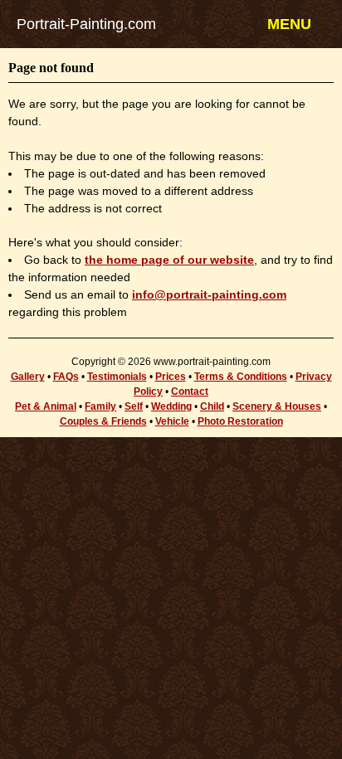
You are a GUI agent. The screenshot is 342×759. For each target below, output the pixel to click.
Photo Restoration (240, 421)
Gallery (28, 376)
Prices (170, 376)
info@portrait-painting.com (209, 294)
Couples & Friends (103, 421)
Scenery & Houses (276, 406)
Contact (189, 391)
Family (100, 406)
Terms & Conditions (240, 376)
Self (134, 406)
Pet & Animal (45, 406)
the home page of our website (169, 259)
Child (212, 406)
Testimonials (117, 376)
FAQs (66, 376)
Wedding (171, 406)
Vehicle (172, 421)
